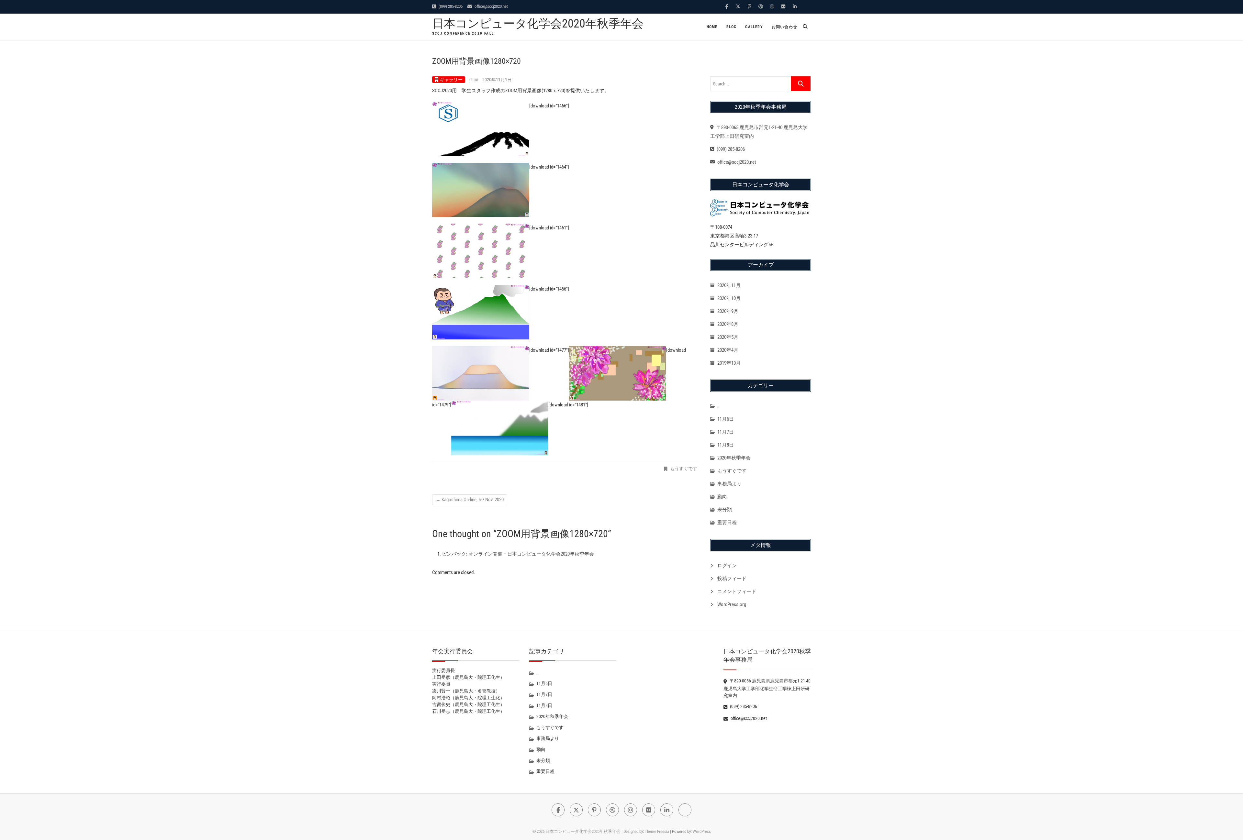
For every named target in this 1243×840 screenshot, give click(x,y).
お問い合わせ (784, 27)
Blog (731, 27)
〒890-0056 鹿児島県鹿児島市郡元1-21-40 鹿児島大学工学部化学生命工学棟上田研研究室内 (769, 688)
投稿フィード (731, 578)
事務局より (729, 484)
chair (474, 79)
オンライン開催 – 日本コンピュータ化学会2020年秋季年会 (531, 554)
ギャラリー (451, 79)
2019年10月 (729, 363)
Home (712, 27)
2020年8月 (727, 324)
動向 (722, 497)
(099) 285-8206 (450, 6)
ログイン (727, 566)
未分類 (724, 510)
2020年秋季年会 (734, 458)
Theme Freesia (657, 831)
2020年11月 (729, 285)
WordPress (702, 831)
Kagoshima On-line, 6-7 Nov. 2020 (470, 500)
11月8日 (725, 445)
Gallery (754, 27)
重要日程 (727, 522)
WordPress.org (731, 604)
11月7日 (725, 432)
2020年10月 (729, 298)
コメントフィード (736, 591)
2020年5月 (727, 337)
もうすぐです (683, 468)
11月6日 (725, 419)
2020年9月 (727, 311)
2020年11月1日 (497, 79)
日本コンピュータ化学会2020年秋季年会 (538, 23)
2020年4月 (727, 350)
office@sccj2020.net (491, 6)
